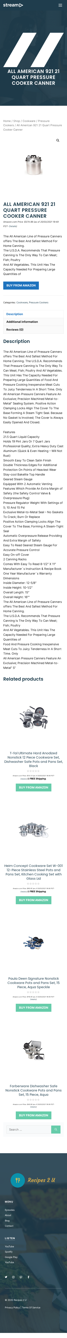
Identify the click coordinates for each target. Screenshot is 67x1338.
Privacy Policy (12, 1307)
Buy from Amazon (21, 285)
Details (12, 226)
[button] (58, 140)
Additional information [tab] (22, 321)
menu (9, 1201)
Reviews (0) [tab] (14, 329)
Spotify (9, 1251)
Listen (10, 1238)
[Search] (55, 1130)
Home (7, 121)
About (8, 1215)
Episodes (9, 1210)
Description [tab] (14, 314)
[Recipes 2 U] (13, 5)
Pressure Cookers (38, 302)
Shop (16, 121)
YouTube (9, 1246)
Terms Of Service (31, 1307)
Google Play (11, 1257)
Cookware (29, 121)
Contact (9, 1225)
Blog (7, 1220)
